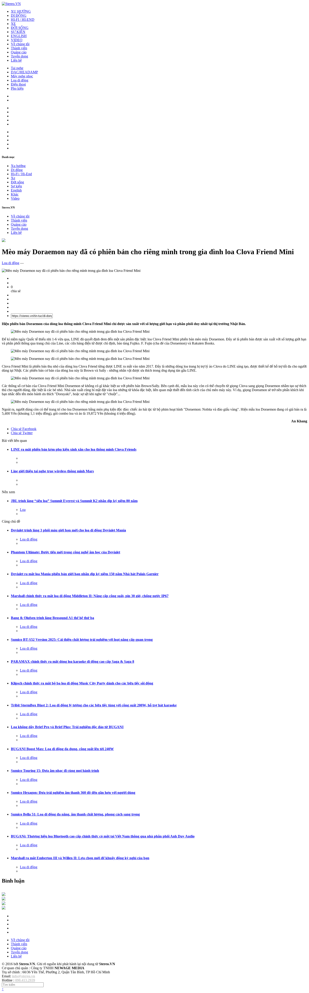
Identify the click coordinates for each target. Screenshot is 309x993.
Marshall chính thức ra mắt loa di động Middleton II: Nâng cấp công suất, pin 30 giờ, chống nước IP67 (90, 596)
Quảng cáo (18, 52)
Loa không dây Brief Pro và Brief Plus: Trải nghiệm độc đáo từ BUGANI (67, 727)
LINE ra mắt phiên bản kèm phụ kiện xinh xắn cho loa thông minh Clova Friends (73, 449)
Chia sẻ (23, 429)
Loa (23, 510)
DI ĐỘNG (18, 15)
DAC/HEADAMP (24, 72)
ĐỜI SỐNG (20, 28)
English (16, 190)
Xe (13, 178)
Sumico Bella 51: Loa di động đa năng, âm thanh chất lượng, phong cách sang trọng (75, 814)
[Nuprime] (3, 904)
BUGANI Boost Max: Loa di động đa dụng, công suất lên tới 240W (62, 749)
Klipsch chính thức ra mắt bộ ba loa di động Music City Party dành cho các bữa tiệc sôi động (82, 683)
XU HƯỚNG (21, 11)
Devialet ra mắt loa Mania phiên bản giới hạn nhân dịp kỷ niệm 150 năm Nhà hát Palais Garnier (85, 574)
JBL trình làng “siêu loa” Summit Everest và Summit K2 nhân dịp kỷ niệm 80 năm (74, 501)
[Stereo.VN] (11, 4)
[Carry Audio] (3, 899)
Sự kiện (16, 186)
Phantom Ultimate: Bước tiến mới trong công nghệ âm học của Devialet (65, 552)
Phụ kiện (17, 88)
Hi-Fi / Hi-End (21, 174)
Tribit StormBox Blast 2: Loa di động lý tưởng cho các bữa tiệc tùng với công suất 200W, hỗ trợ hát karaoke (94, 705)
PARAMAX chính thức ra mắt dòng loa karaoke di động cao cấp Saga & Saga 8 (72, 661)
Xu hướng (18, 166)
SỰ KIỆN (18, 32)
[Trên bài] (3, 241)
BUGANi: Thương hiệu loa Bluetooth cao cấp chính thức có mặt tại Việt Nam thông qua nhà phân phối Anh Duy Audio (103, 836)
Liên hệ (16, 60)
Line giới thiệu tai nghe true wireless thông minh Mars (52, 471)
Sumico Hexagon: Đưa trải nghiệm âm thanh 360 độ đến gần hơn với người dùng (73, 792)
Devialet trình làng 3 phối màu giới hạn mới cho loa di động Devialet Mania (68, 530)
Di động (17, 170)
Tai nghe (17, 68)
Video (15, 198)
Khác (15, 194)
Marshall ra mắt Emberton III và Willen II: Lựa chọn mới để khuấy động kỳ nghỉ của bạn (80, 858)
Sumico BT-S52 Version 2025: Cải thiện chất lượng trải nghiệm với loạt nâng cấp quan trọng (82, 639)
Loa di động (19, 80)
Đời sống (17, 182)
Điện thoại (18, 84)
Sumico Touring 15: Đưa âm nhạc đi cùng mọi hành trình (55, 771)
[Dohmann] (3, 895)
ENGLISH (19, 36)
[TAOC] (3, 908)
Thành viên (19, 48)
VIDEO (16, 40)
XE (13, 24)
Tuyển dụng (19, 56)
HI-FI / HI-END (22, 20)
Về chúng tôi (20, 44)
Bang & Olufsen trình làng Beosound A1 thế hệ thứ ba (52, 618)
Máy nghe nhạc (22, 76)
